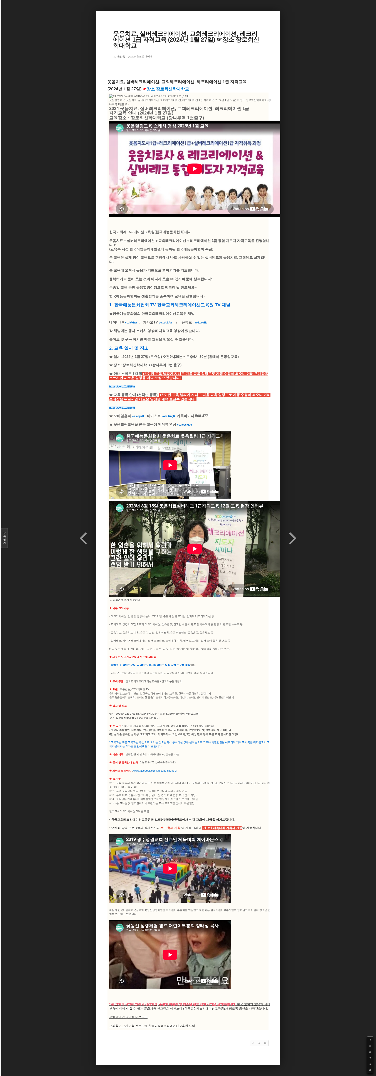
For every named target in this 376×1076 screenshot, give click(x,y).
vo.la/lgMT (138, 416)
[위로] (370, 1058)
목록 (4, 538)
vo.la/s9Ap (165, 322)
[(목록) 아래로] (370, 1064)
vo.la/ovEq (201, 322)
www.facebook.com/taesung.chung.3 (155, 770)
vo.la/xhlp (131, 322)
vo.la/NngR (168, 416)
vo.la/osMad (184, 424)
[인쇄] (370, 1070)
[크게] (370, 1046)
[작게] (370, 1052)
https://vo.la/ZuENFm (122, 386)
